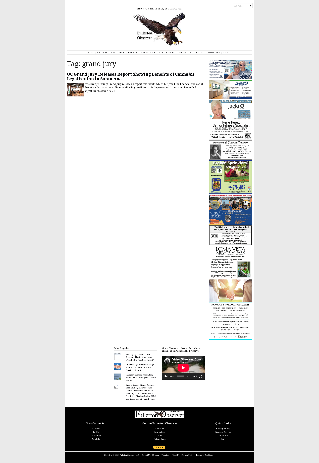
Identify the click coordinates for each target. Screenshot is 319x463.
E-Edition (116, 52)
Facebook (96, 428)
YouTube (96, 438)
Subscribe (165, 52)
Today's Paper (159, 438)
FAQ (223, 438)
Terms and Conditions (204, 455)
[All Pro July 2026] (230, 98)
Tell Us (227, 52)
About (100, 52)
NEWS (131, 52)
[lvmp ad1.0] (230, 277)
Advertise (147, 52)
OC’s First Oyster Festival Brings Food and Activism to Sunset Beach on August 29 (140, 367)
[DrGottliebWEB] (230, 159)
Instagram (96, 435)
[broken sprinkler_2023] (230, 193)
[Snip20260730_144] (230, 138)
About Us (175, 455)
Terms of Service (223, 431)
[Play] (166, 376)
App (160, 435)
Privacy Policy (223, 428)
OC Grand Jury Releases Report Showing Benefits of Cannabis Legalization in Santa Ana (131, 76)
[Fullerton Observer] (159, 31)
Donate (182, 52)
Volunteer (213, 52)
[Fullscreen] (200, 376)
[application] (183, 368)
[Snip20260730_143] (230, 244)
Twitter (96, 431)
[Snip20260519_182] (230, 224)
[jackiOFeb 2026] (230, 118)
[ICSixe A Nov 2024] (230, 78)
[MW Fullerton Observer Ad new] (230, 339)
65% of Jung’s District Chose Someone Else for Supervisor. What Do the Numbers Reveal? (140, 357)
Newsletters (159, 431)
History (156, 455)
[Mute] (195, 376)
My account (197, 52)
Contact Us (146, 455)
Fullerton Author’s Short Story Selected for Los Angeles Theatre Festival (141, 378)
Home (90, 52)
